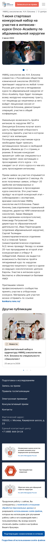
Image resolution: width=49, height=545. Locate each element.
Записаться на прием (27, 4)
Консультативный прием (15, 404)
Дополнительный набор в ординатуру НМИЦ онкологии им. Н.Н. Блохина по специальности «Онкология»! (23, 354)
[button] (23, 70)
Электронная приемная (14, 398)
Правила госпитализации (15, 391)
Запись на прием (11, 385)
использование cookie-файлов (28, 511)
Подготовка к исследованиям (18, 380)
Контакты (7, 409)
